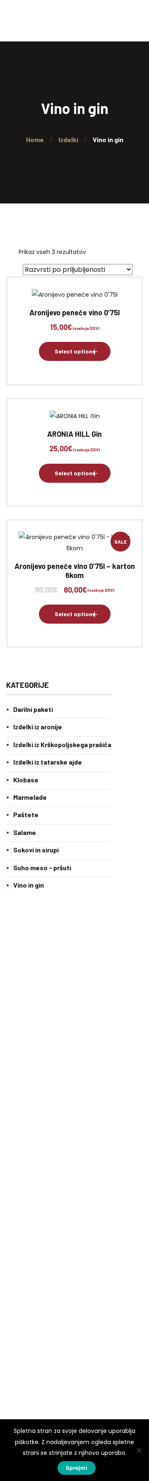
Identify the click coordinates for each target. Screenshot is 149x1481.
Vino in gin (28, 885)
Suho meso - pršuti (42, 867)
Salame (24, 832)
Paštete (25, 814)
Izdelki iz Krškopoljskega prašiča (62, 744)
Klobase (25, 780)
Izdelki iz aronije (37, 727)
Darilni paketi (33, 709)
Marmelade (30, 797)
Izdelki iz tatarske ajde (47, 762)
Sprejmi (76, 1467)
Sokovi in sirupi (36, 850)
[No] (139, 1450)
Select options (75, 351)
